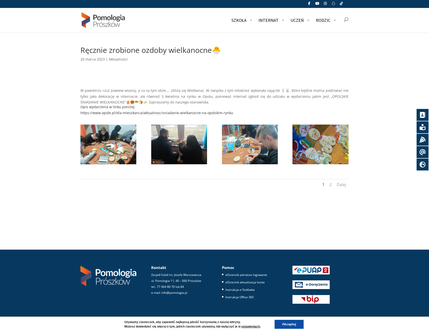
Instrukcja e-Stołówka (240, 290)
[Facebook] (309, 5)
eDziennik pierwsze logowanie (246, 275)
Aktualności (118, 59)
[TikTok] (341, 5)
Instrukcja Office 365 (239, 297)
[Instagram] (325, 5)
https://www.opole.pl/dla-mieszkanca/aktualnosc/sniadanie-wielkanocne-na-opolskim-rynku (156, 112)
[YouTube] (317, 5)
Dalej (341, 184)
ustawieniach (250, 326)
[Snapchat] (333, 5)
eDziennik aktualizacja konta (245, 282)
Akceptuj (289, 324)
